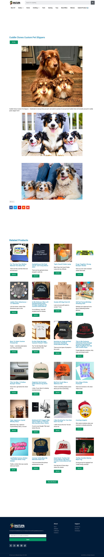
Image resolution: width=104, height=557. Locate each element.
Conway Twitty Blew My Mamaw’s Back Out (39, 458)
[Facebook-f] (10, 545)
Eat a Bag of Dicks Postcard (82, 383)
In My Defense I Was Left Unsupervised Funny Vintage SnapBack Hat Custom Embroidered (40, 304)
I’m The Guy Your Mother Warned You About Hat (18, 264)
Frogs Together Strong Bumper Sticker (83, 264)
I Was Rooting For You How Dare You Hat (63, 420)
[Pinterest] (17, 545)
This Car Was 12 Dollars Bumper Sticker (18, 383)
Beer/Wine (64, 8)
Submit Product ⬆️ (83, 8)
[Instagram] (14, 545)
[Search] (93, 3)
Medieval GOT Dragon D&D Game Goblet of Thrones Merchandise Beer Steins (40, 421)
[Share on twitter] (15, 207)
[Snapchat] (21, 545)
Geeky (20, 8)
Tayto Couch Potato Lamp (62, 264)
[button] (13, 42)
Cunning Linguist (81, 420)
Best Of (13, 8)
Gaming (50, 8)
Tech (43, 8)
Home (28, 8)
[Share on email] (28, 207)
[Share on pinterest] (19, 207)
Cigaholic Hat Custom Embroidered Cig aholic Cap (40, 383)
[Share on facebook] (11, 207)
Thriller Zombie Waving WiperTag (83, 458)
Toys (57, 8)
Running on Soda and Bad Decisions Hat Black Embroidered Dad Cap (62, 343)
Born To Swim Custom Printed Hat (17, 342)
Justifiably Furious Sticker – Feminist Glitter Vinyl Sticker (18, 459)
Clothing (35, 8)
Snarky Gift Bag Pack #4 (62, 302)
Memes (72, 8)
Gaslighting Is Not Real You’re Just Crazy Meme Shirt (40, 265)
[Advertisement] (52, 22)
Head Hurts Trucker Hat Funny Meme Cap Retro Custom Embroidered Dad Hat (62, 460)
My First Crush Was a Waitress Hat (61, 383)
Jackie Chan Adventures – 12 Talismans (18, 302)
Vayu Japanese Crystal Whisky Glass (17, 420)
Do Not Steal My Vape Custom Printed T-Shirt (39, 342)
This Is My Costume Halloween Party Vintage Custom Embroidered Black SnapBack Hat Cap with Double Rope (84, 344)
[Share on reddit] (23, 207)
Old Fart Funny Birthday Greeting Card (83, 302)
